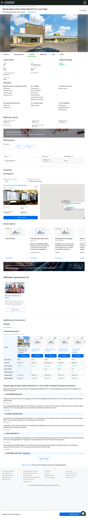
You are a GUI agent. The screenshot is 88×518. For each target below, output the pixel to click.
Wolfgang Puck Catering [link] (63, 239)
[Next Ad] (36, 186)
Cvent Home (48, 471)
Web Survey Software (28, 479)
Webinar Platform (27, 481)
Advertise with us (70, 477)
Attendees (6, 144)
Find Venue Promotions (7, 475)
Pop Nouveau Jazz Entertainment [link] (39, 239)
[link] (15, 232)
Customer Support (49, 475)
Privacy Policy (69, 471)
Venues (8, 6)
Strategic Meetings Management (31, 477)
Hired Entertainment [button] (35, 252)
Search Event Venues (7, 473)
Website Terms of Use (71, 475)
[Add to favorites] (36, 191)
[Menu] (2, 2)
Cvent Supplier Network (8, 471)
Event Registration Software (30, 473)
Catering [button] (57, 252)
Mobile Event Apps (27, 475)
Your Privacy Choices (50, 477)
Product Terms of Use (71, 473)
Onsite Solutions (6, 479)
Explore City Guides (7, 477)
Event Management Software (30, 471)
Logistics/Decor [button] (83, 252)
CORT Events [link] (10, 239)
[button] (44, 33)
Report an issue (26, 465)
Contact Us (47, 473)
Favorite (84, 10)
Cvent (2, 6)
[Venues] (85, 2)
